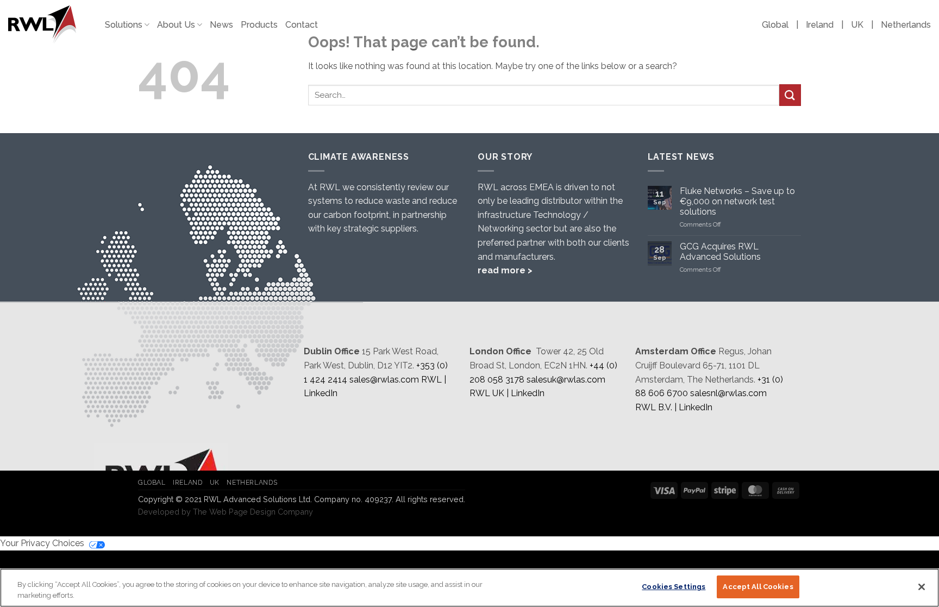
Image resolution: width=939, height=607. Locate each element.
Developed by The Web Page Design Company (225, 511)
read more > (505, 270)
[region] (469, 587)
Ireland (820, 25)
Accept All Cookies (758, 587)
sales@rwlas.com (384, 379)
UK (857, 25)
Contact (301, 25)
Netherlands (906, 25)
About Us (176, 25)
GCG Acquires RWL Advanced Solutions (720, 251)
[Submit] (790, 94)
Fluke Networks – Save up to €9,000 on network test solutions (737, 201)
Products (259, 25)
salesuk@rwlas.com (566, 379)
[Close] (922, 587)
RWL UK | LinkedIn (507, 393)
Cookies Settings (673, 587)
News (221, 25)
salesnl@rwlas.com (728, 393)
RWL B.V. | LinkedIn (673, 407)
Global (775, 25)
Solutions (123, 25)
